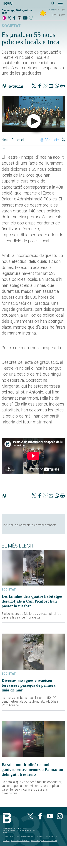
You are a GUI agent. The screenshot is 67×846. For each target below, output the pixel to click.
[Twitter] (33, 86)
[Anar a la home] (4, 18)
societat (11, 25)
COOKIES (6, 841)
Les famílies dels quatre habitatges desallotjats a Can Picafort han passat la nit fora (32, 601)
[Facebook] (14, 18)
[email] (51, 86)
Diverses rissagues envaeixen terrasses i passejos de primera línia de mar (29, 685)
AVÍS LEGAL (35, 841)
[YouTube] (25, 18)
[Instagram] (19, 18)
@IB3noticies (50, 140)
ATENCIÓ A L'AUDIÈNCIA (20, 841)
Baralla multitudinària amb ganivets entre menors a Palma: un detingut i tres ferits (32, 769)
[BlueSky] (31, 18)
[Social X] (9, 18)
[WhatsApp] (56, 86)
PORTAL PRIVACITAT (49, 841)
